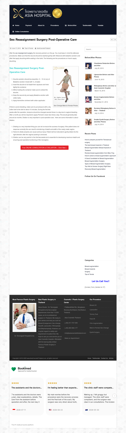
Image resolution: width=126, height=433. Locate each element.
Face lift (92, 319)
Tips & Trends (29, 48)
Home (17, 25)
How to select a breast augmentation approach (100, 156)
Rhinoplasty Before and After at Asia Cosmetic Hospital (105, 87)
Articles (111, 358)
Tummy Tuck (94, 314)
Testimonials (87, 25)
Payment (28, 25)
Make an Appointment (72, 338)
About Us (41, 25)
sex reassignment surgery (23, 53)
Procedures (55, 25)
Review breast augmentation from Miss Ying (99, 153)
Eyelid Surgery (95, 332)
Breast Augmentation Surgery (94, 161)
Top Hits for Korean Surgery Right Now (98, 166)
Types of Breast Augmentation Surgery (97, 164)
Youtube (100, 25)
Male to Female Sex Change (99, 328)
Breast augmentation (92, 266)
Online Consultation (22, 31)
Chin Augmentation (96, 323)
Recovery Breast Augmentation (95, 169)
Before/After (72, 25)
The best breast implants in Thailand (97, 145)
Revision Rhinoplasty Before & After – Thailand (105, 109)
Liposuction (93, 309)
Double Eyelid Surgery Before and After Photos (104, 120)
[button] (114, 396)
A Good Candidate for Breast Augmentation (99, 158)
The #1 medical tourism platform (22, 425)
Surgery (87, 271)
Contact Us (104, 358)
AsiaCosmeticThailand (43, 48)
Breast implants (90, 269)
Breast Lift (93, 305)
